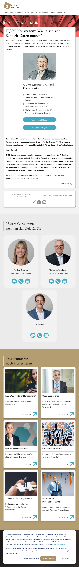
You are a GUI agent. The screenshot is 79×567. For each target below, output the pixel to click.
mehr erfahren (26, 414)
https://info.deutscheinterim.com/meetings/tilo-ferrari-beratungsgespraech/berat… (46, 335)
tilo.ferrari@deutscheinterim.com (32, 335)
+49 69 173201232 (58, 281)
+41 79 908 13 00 (21, 281)
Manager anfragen (39, 127)
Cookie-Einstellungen (31, 558)
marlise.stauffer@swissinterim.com (14, 281)
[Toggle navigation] (74, 5)
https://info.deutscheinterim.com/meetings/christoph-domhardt (64, 281)
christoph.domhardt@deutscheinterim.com (51, 281)
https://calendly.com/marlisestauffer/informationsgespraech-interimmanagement (27, 281)
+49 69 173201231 (39, 335)
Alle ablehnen (65, 558)
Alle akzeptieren (48, 558)
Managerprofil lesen (39, 120)
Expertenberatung (16, 12)
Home (5, 12)
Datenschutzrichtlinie (59, 544)
